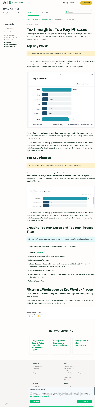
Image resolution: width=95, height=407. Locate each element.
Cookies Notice (44, 396)
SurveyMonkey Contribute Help (73, 375)
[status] (61, 53)
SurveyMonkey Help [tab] (9, 13)
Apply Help (67, 379)
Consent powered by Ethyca (83, 405)
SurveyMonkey (37, 366)
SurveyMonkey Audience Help (72, 373)
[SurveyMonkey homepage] (5, 2)
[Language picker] (64, 2)
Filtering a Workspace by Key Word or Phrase (10, 44)
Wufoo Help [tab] (21, 13)
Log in (77, 3)
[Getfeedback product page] (16, 2)
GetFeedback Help (69, 368)
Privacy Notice (34, 396)
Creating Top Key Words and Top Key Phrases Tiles (10, 37)
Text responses (46, 20)
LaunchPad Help (68, 371)
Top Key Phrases (9, 32)
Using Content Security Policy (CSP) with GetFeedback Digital (38, 345)
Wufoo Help (67, 377)
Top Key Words (9, 28)
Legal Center (67, 386)
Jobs (34, 371)
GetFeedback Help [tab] (33, 13)
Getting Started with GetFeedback (81, 343)
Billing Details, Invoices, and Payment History (60, 343)
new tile (40, 252)
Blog (34, 373)
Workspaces (31, 36)
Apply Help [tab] (45, 13)
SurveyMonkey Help (69, 366)
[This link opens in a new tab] (67, 2)
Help (28, 20)
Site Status (36, 386)
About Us (36, 368)
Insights (35, 20)
